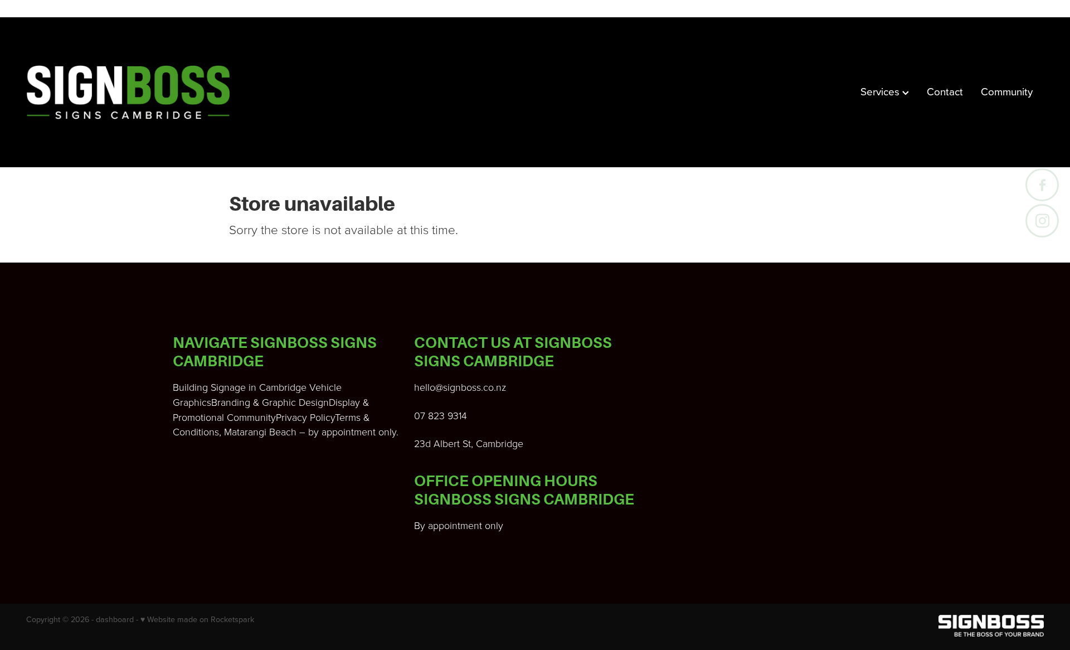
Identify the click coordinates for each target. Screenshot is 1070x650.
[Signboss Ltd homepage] (128, 92)
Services (881, 91)
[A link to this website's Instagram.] (1041, 220)
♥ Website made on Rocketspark (197, 619)
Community (1007, 91)
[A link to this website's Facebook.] (1041, 184)
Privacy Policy (305, 417)
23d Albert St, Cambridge (468, 443)
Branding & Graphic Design (270, 402)
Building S (194, 387)
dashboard (115, 619)
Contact (945, 91)
